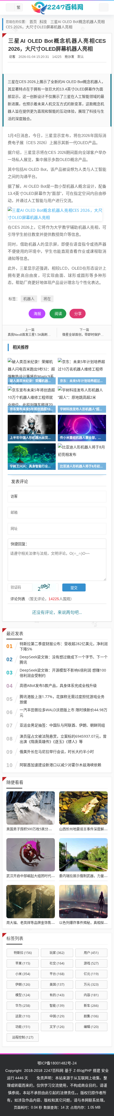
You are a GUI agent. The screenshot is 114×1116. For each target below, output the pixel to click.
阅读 (58, 313)
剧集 (91, 1016)
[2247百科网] (57, 7)
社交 (57, 963)
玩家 (57, 952)
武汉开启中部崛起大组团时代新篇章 (34, 875)
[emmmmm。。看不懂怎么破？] (43, 543)
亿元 (91, 974)
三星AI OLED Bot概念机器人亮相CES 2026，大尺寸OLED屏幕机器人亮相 (55, 24)
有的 (57, 995)
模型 (22, 995)
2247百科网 (53, 1070)
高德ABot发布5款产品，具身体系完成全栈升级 (58, 685)
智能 (57, 1005)
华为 (22, 1005)
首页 (33, 21)
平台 (57, 974)
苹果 (22, 963)
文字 (57, 1027)
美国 (57, 984)
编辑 (91, 1027)
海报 (37, 313)
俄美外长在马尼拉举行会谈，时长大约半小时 (57, 751)
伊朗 (22, 984)
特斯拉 (23, 952)
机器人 (28, 298)
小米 (22, 974)
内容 (91, 995)
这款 (22, 1016)
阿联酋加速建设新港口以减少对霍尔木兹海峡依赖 (60, 764)
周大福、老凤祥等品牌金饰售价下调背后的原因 (42, 922)
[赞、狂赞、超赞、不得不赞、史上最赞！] (46, 543)
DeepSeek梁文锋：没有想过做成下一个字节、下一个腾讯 (64, 659)
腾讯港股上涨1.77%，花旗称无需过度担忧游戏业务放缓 (62, 699)
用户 (91, 952)
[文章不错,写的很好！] (41, 543)
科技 (43, 21)
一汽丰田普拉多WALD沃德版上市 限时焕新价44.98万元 (63, 712)
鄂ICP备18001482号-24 (57, 1063)
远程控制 (22, 1037)
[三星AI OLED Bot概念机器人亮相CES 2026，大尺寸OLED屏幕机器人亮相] (55, 213)
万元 (91, 984)
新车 (91, 1005)
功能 (22, 1027)
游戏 (91, 963)
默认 (80, 56)
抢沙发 (69, 56)
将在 (47, 298)
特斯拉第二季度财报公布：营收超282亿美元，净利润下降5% (64, 646)
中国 (57, 1016)
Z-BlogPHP (82, 1070)
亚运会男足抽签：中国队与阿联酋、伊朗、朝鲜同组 (62, 725)
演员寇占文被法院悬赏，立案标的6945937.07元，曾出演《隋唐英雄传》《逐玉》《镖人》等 (63, 739)
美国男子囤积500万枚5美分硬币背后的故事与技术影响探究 (51, 828)
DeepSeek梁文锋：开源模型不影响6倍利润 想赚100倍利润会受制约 (63, 673)
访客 (12, 56)
